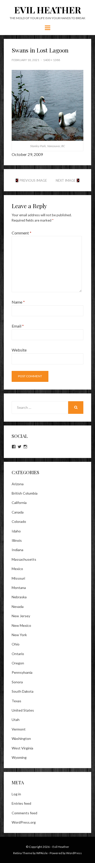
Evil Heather (47, 10)
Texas (16, 701)
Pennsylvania (22, 672)
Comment (21, 232)
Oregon (18, 663)
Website (19, 349)
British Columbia (24, 493)
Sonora (17, 682)
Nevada (18, 606)
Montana (19, 587)
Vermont (19, 729)
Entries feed (21, 803)
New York (19, 635)
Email (18, 325)
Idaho (16, 531)
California (19, 502)
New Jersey (21, 616)
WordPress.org (24, 822)
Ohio (16, 644)
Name (18, 302)
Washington (21, 738)
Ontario (18, 654)
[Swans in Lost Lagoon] (47, 104)
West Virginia (22, 748)
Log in (16, 794)
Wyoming (19, 757)
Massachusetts (24, 559)
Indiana (17, 550)
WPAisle (42, 853)
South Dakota (22, 691)
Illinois (17, 540)
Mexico (17, 569)
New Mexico (21, 625)
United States (23, 710)
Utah (16, 719)
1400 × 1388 (51, 60)
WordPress (74, 853)
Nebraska (19, 597)
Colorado (19, 521)
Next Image (65, 180)
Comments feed (24, 813)
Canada (18, 512)
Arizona (18, 484)
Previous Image (33, 180)
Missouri (18, 578)
